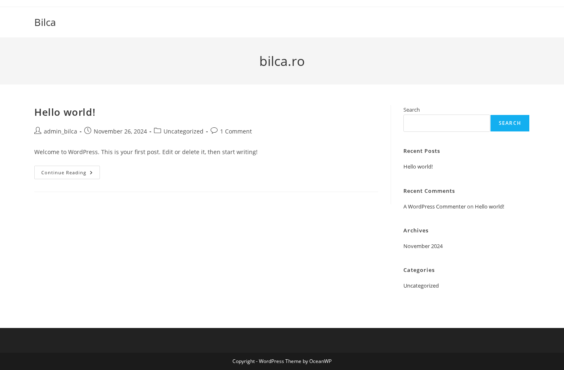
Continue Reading (70, 174)
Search (411, 109)
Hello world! (64, 112)
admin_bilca (60, 131)
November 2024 (423, 246)
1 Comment (236, 131)
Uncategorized (184, 131)
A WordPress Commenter (434, 206)
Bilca (45, 22)
